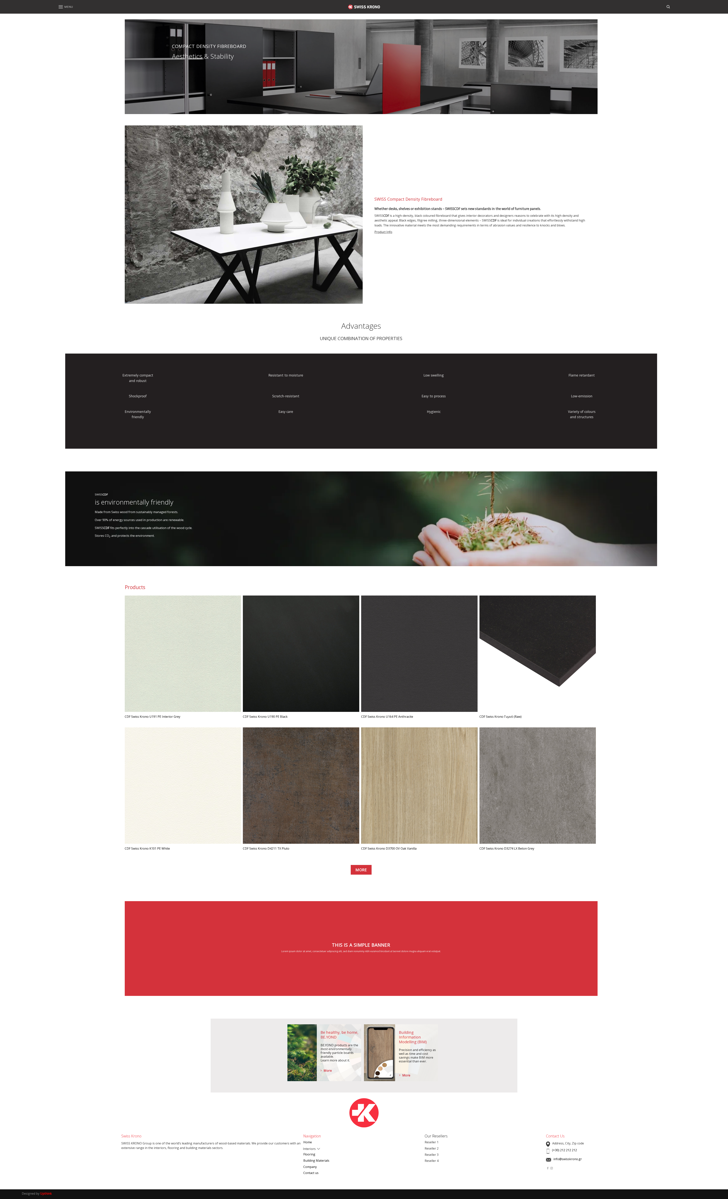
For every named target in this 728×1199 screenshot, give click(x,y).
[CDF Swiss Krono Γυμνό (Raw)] (537, 654)
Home (307, 1142)
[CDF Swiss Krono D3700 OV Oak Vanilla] (419, 785)
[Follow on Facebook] (548, 1168)
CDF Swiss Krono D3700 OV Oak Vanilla (389, 849)
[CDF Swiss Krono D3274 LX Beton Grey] (537, 785)
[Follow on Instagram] (551, 1168)
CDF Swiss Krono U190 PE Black (265, 717)
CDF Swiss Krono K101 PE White (147, 849)
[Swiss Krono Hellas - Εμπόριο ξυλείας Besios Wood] (364, 7)
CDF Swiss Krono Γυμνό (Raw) (500, 717)
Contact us (310, 1173)
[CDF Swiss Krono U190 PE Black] (301, 654)
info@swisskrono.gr (567, 1159)
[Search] (668, 7)
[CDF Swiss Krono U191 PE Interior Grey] (183, 654)
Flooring (309, 1154)
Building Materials (316, 1160)
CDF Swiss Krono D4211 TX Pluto (266, 849)
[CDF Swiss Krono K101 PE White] (183, 785)
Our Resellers (436, 1136)
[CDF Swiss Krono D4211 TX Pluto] (301, 785)
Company (310, 1167)
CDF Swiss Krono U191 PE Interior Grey (152, 717)
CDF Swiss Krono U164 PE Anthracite (387, 717)
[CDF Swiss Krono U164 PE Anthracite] (419, 654)
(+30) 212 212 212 (564, 1150)
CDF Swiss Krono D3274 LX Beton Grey (506, 849)
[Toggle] (306, 1149)
